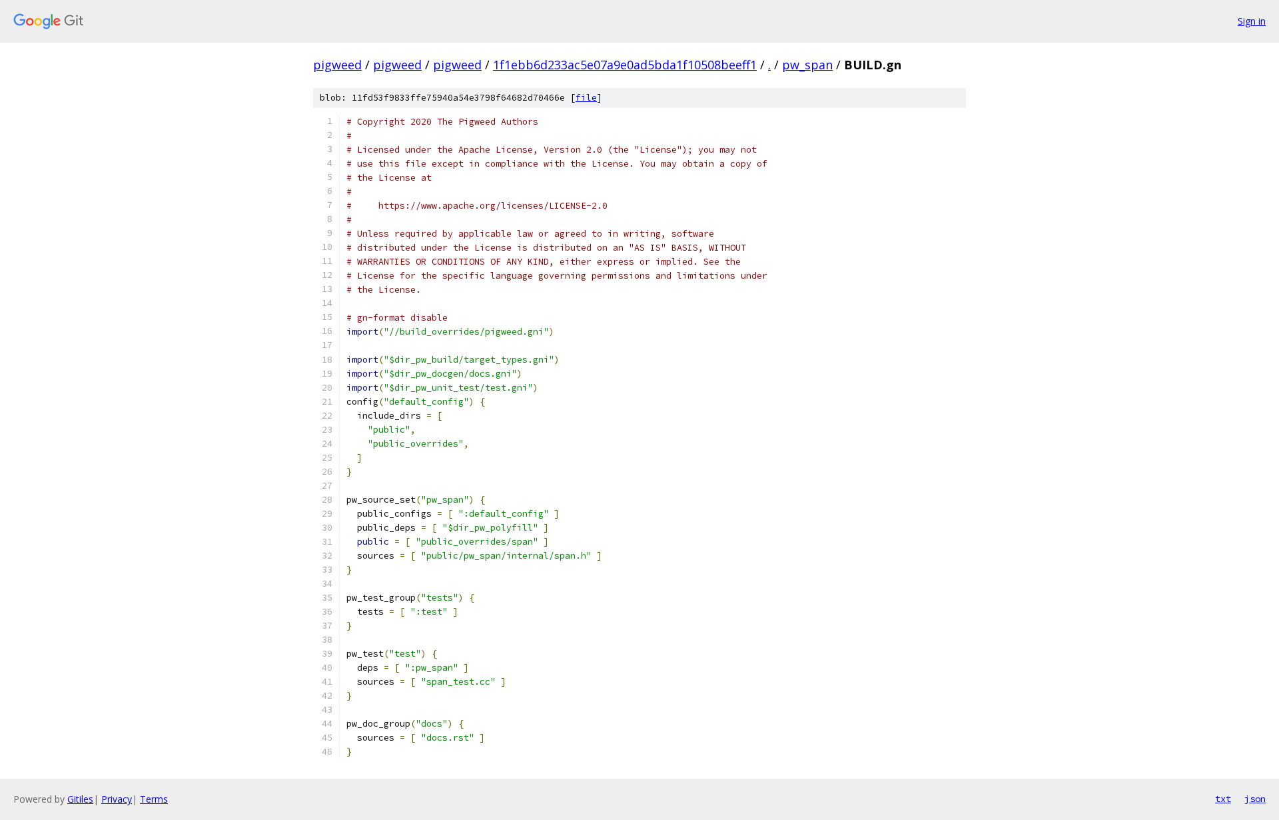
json (1255, 799)
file (586, 97)
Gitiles (80, 799)
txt (1223, 799)
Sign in (1252, 21)
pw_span (807, 65)
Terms (154, 799)
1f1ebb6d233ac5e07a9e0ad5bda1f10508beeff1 (625, 65)
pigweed (337, 65)
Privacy (116, 799)
